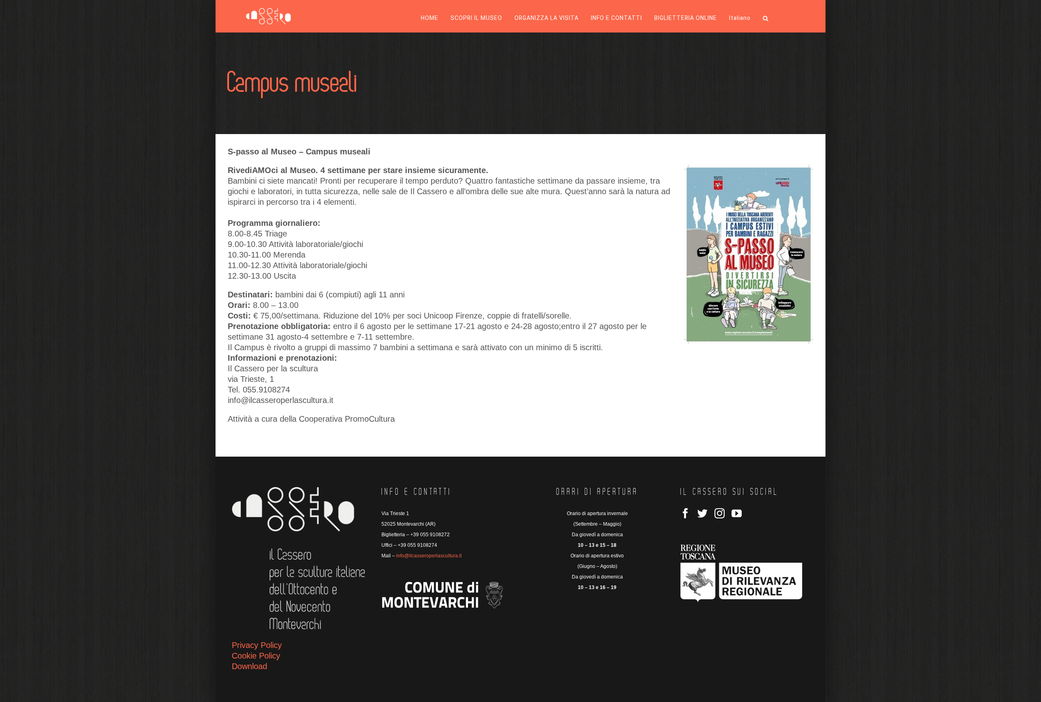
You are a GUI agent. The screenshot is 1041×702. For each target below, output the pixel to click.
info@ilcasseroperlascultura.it (429, 556)
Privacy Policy (257, 645)
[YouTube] (737, 513)
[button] (766, 18)
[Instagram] (719, 513)
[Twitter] (702, 513)
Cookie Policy (256, 655)
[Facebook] (685, 513)
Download (249, 666)
